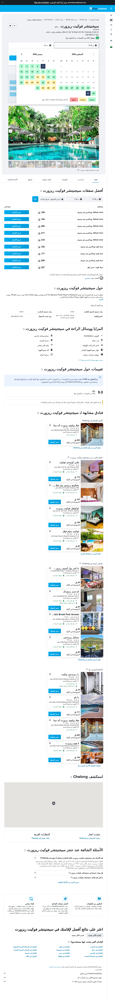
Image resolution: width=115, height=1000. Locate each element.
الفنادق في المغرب (96, 947)
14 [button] (67, 77)
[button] (2, 2)
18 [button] (83, 82)
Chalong (49, 20)
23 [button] (94, 88)
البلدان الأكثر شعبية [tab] (94, 935)
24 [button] (88, 88)
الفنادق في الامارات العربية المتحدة (25, 950)
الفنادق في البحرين (96, 953)
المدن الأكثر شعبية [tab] (78, 935)
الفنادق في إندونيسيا (63, 950)
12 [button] (77, 77)
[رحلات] (111, 40)
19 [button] (77, 82)
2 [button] (93, 71)
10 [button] (88, 77)
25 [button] (83, 88)
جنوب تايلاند (73, 20)
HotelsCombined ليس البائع (91, 973)
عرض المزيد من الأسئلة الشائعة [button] (68, 882)
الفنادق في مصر (64, 953)
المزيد (101, 299)
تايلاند (85, 20)
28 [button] (67, 88)
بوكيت (61, 20)
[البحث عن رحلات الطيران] (111, 15)
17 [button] (88, 82)
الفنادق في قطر (64, 947)
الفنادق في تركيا (97, 950)
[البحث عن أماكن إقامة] (111, 20)
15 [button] (61, 77)
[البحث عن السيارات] (111, 25)
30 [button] (94, 93)
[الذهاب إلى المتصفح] (111, 34)
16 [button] (94, 82)
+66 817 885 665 (92, 34)
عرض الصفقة (54, 442)
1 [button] (61, 66)
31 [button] (88, 93)
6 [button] (72, 71)
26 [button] (77, 88)
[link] (87, 447)
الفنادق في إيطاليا (64, 956)
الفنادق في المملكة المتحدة (94, 956)
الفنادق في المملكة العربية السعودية (25, 947)
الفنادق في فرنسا (31, 953)
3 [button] (88, 71)
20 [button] (72, 82)
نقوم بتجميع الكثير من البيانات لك (89, 977)
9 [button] (93, 77)
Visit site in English (41, 2)
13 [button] (72, 77)
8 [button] (61, 71)
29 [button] (61, 88)
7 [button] (66, 71)
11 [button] (83, 77)
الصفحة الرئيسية (94, 20)
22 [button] (61, 82)
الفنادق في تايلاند (31, 956)
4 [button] (82, 71)
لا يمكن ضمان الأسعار (55, 967)
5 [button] (77, 71)
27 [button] (72, 88)
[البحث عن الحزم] (111, 29)
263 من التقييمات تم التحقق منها (78, 38)
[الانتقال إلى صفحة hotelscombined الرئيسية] (98, 8)
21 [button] (67, 82)
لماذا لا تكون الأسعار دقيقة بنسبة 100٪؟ (87, 981)
